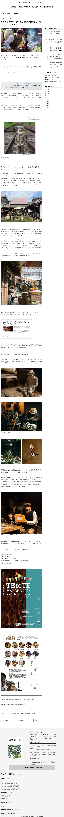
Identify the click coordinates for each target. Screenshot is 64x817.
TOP (4, 13)
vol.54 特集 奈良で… (6, 796)
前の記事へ (5, 720)
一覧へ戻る (21, 720)
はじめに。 (4, 799)
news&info (9, 13)
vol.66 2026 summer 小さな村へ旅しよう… (11, 783)
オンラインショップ (43, 762)
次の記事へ (38, 720)
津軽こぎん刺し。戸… (6, 795)
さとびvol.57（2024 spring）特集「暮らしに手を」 (13, 704)
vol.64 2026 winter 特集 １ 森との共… (11, 786)
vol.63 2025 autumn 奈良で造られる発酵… (11, 788)
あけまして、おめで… (6, 793)
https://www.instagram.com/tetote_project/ (11, 72)
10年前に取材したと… (6, 798)
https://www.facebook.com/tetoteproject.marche (12, 77)
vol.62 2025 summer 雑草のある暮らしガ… (11, 789)
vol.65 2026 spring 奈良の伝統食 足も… (11, 785)
